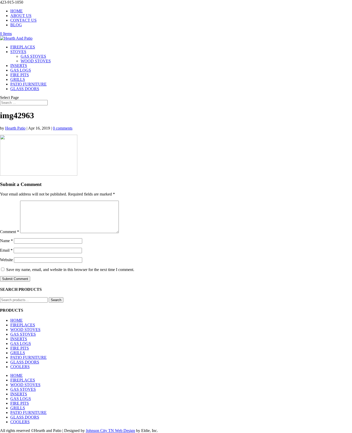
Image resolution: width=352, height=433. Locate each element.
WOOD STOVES (36, 61)
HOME (16, 11)
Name (6, 241)
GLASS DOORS (24, 89)
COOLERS (20, 366)
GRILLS (17, 79)
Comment (9, 232)
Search (56, 300)
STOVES (18, 51)
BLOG (16, 25)
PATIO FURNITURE (28, 84)
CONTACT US (23, 20)
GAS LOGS (20, 70)
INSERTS (18, 65)
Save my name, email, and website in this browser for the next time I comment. (70, 269)
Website (6, 260)
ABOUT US (20, 15)
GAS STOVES (33, 56)
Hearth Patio (15, 128)
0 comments (62, 128)
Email (6, 250)
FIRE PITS (19, 75)
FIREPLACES (22, 47)
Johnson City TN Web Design (110, 430)
